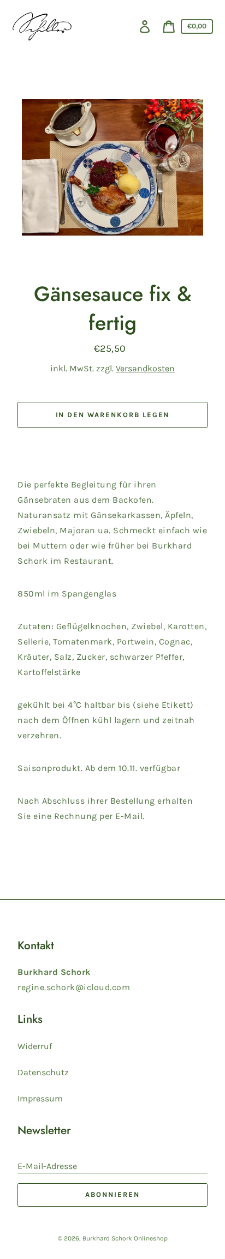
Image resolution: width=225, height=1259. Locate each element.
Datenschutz (43, 1072)
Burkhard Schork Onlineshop (125, 1238)
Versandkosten (145, 368)
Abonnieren (112, 1194)
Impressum (40, 1098)
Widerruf (34, 1046)
